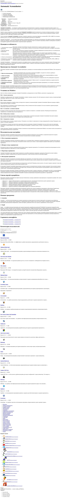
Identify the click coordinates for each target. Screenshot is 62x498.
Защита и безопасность (7, 405)
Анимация (5, 409)
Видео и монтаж (6, 420)
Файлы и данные (6, 422)
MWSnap (2, 379)
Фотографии (5, 419)
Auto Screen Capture (4, 333)
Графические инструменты (8, 410)
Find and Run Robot (4, 237)
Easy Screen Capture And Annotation (8, 314)
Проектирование (6, 414)
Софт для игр (5, 428)
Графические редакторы (8, 411)
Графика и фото (7, 3)
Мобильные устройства (8, 429)
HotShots (2, 305)
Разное (4, 431)
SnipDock (2, 388)
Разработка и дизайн (7, 430)
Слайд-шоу (5, 417)
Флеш (4, 418)
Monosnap (2, 342)
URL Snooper (3, 265)
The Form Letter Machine (5, 256)
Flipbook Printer (3, 275)
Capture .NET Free (4, 370)
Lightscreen (2, 323)
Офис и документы (7, 425)
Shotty (1, 351)
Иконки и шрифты (7, 413)
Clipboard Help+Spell (4, 247)
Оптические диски (7, 423)
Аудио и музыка (6, 421)
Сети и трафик (6, 426)
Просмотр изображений (8, 415)
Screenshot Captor (4, 284)
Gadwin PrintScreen (4, 360)
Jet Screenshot (3, 295)
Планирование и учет (7, 427)
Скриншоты (12, 3)
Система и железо (6, 406)
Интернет (5, 404)
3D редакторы (6, 408)
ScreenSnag (2, 398)
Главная (2, 3)
